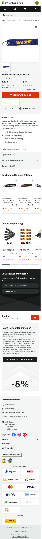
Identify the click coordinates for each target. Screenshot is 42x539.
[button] (20, 439)
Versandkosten (6, 87)
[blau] (20, 43)
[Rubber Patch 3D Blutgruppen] (25, 234)
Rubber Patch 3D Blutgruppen (23, 249)
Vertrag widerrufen (11, 454)
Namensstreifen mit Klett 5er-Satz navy (8, 249)
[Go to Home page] (13, 3)
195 (13, 259)
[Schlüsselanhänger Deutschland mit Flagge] (9, 185)
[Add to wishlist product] (16, 180)
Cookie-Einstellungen (20, 531)
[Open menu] (5, 9)
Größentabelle (29, 108)
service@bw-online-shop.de (14, 412)
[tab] (6, 216)
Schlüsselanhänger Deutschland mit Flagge (8, 201)
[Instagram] (19, 435)
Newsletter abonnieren (21, 359)
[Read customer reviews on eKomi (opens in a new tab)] (37, 3)
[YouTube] (25, 435)
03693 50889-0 (10, 404)
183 (29, 259)
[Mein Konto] (15, 9)
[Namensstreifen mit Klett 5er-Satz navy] (9, 234)
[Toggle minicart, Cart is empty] (35, 9)
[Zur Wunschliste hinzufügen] (36, 27)
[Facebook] (14, 435)
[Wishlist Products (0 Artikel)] (25, 9)
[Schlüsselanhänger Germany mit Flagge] (25, 185)
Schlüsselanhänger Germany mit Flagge (24, 201)
